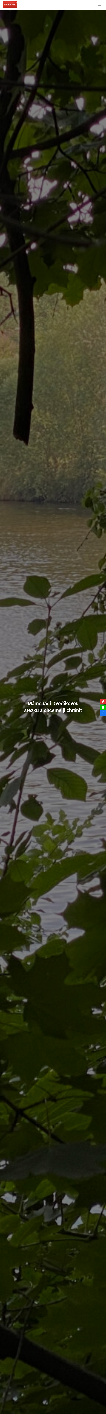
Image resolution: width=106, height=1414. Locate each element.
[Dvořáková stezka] (11, 4)
